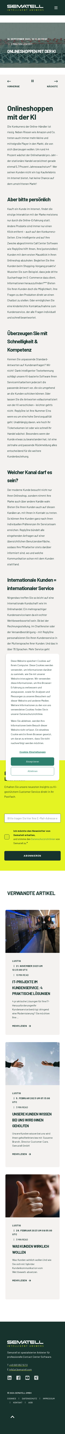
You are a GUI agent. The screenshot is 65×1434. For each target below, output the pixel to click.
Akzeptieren (32, 761)
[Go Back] (32, 81)
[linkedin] (10, 1377)
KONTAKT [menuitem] (17, 1402)
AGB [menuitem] (30, 1402)
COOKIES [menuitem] (11, 1398)
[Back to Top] (12, 1417)
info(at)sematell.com (20, 1369)
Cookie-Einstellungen (33, 751)
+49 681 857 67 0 (18, 1364)
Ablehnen (33, 771)
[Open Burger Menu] (56, 8)
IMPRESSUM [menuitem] (49, 1398)
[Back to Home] (25, 8)
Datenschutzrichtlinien (43, 838)
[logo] (25, 1344)
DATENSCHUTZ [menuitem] (29, 1398)
